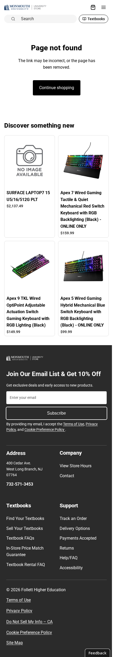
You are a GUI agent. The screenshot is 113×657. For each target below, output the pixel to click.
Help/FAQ (67, 557)
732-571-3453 (19, 484)
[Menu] (101, 7)
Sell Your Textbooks (24, 528)
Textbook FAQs (20, 538)
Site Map (14, 642)
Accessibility (69, 567)
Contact (65, 475)
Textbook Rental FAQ (25, 564)
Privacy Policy (19, 610)
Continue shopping (55, 87)
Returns (65, 548)
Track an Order (71, 518)
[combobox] (46, 18)
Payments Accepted (76, 538)
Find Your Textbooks (25, 518)
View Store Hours (74, 465)
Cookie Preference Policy (44, 429)
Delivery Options (73, 528)
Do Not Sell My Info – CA (29, 621)
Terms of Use (73, 424)
